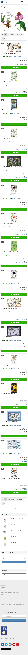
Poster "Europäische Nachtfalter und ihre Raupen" (13, 166)
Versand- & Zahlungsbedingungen (9, 590)
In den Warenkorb (14, 67)
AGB (3, 594)
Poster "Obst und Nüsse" (8, 223)
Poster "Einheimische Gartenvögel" (10, 53)
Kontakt (3, 587)
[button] (2, 34)
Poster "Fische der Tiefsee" (8, 336)
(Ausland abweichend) (16, 56)
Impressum (4, 585)
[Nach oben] (24, 652)
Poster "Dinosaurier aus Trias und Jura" (11, 478)
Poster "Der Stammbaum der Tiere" (10, 251)
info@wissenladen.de (8, 640)
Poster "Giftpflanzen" (7, 81)
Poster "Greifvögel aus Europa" (9, 194)
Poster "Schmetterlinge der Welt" (9, 308)
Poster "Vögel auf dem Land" (8, 365)
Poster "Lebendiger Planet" (8, 109)
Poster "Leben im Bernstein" (8, 393)
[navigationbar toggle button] (26, 2)
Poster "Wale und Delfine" (8, 450)
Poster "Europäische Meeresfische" (10, 421)
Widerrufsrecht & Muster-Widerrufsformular (10, 592)
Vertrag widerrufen (6, 649)
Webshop (9, 653)
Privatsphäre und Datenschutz (8, 597)
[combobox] (11, 34)
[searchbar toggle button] (19, 2)
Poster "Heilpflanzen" (7, 138)
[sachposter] (3, 2)
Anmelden (14, 562)
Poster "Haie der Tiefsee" (7, 280)
